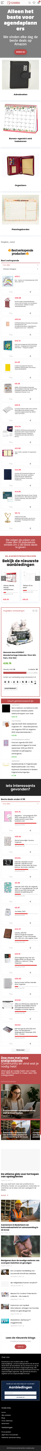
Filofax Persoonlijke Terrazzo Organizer (24, 841)
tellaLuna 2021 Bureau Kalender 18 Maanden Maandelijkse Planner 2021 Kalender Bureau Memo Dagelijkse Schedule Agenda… (26, 1006)
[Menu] (2, 2)
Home (3, 1412)
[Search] (29, 2)
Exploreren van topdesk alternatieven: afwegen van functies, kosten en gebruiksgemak (24, 1308)
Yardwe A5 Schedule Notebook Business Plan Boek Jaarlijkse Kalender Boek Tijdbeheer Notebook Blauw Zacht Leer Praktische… (25, 476)
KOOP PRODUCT (10, 691)
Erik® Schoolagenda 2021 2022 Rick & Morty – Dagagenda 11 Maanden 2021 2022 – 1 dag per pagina (26, 346)
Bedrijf (3, 1195)
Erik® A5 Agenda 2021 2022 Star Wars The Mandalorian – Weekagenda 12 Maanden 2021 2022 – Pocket (25, 1031)
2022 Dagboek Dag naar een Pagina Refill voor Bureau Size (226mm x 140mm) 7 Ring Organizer (25, 960)
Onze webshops (7, 1421)
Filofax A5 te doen (8, 586)
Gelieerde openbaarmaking (10, 1437)
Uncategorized (16, 721)
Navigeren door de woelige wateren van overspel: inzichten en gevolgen (20, 1261)
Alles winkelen (6, 1415)
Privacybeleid (6, 1432)
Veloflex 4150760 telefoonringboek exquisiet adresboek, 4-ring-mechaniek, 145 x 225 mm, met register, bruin (26, 935)
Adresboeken (15, 705)
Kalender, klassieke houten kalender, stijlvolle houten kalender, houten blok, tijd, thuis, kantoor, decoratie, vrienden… (26, 864)
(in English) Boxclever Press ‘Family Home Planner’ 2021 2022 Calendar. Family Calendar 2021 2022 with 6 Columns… (26, 497)
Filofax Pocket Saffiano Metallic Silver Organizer (25, 983)
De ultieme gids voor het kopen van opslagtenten (20, 1175)
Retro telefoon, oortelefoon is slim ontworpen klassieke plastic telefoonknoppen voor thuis (25, 711)
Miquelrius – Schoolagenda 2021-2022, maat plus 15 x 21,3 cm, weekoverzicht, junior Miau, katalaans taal (26, 818)
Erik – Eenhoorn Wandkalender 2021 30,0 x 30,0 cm (26, 281)
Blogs (3, 1418)
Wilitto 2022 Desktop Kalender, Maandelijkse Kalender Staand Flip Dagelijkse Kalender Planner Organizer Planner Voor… (26, 389)
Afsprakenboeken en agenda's (21, 739)
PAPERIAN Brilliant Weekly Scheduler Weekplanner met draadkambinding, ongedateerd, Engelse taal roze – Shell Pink (26, 325)
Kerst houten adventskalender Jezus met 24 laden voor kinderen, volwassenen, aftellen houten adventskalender (26, 304)
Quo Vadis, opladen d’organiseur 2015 (25, 453)
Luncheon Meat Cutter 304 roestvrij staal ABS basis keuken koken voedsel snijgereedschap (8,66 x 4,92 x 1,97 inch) (26, 411)
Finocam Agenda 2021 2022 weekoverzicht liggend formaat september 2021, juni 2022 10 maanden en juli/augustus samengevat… (24, 748)
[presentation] (3, 578)
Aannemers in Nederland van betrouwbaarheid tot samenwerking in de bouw (19, 1227)
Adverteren (5, 1424)
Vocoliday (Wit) (20, 911)
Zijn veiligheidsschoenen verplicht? (23, 1283)
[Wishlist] (34, 3)
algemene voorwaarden (9, 1435)
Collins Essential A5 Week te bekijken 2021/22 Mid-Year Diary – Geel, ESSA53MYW (26, 367)
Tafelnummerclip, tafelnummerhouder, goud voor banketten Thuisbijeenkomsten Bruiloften (25, 519)
